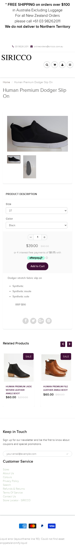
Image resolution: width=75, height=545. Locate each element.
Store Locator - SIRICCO (17, 500)
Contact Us (9, 496)
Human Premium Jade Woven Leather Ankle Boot (19, 390)
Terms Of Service (13, 492)
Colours (7, 477)
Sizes (6, 469)
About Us (8, 473)
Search (7, 485)
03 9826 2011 (21, 46)
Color (9, 218)
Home (6, 82)
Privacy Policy (11, 481)
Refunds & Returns (14, 488)
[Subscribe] (67, 454)
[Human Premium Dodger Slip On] (37, 134)
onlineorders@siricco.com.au (48, 46)
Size (8, 204)
